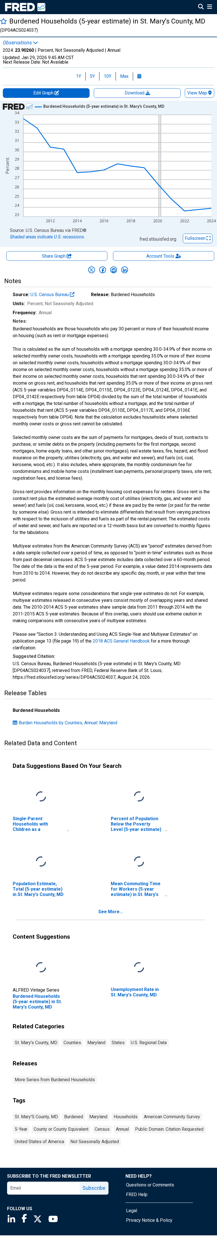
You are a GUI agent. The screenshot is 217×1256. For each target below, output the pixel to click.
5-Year (21, 1129)
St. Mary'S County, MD (36, 1116)
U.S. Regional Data (149, 1042)
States (118, 1042)
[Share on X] (91, 269)
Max (124, 76)
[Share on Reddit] (113, 269)
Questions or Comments (150, 1185)
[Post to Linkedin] (124, 269)
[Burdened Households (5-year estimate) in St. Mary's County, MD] (41, 967)
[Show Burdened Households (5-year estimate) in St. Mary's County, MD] (103, 106)
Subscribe (94, 1188)
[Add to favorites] (3, 21)
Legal (131, 1210)
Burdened (73, 1116)
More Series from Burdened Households (55, 1079)
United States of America (39, 1141)
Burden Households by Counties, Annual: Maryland (68, 722)
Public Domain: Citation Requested (169, 1129)
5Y (92, 76)
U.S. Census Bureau (50, 294)
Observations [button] (18, 42)
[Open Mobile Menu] (209, 7)
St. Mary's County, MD (36, 1042)
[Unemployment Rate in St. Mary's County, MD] (139, 967)
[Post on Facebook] (102, 269)
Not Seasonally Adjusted (94, 1141)
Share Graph (54, 256)
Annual (122, 1129)
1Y (78, 76)
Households (126, 1116)
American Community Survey (172, 1116)
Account (160, 256)
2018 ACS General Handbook (121, 641)
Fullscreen (196, 238)
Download (135, 93)
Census (102, 1129)
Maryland (96, 1042)
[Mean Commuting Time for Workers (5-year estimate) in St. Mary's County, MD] (139, 861)
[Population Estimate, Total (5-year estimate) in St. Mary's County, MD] (41, 861)
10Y (107, 76)
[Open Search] (201, 7)
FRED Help (136, 1194)
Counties (72, 1042)
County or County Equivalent (61, 1129)
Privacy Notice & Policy (149, 1220)
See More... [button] (110, 911)
